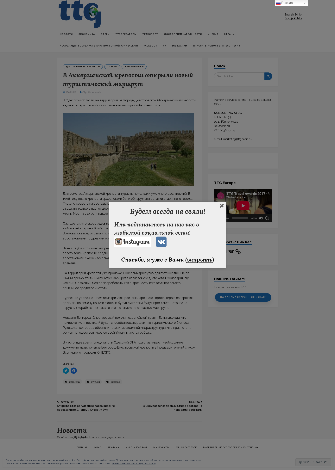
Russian (287, 2)
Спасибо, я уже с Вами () (167, 259)
